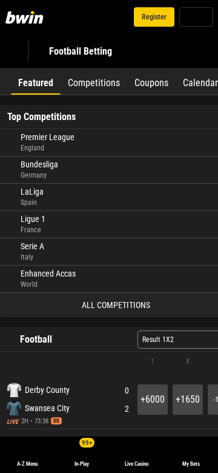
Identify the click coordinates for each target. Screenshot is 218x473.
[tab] (36, 81)
